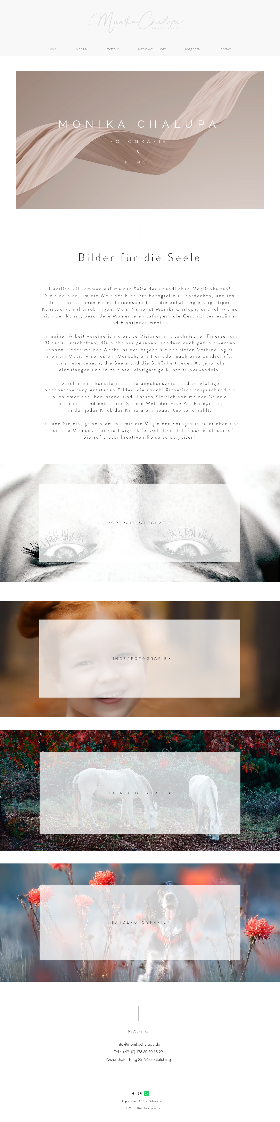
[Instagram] (140, 1093)
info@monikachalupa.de (138, 1044)
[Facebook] (133, 1093)
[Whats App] (146, 1093)
